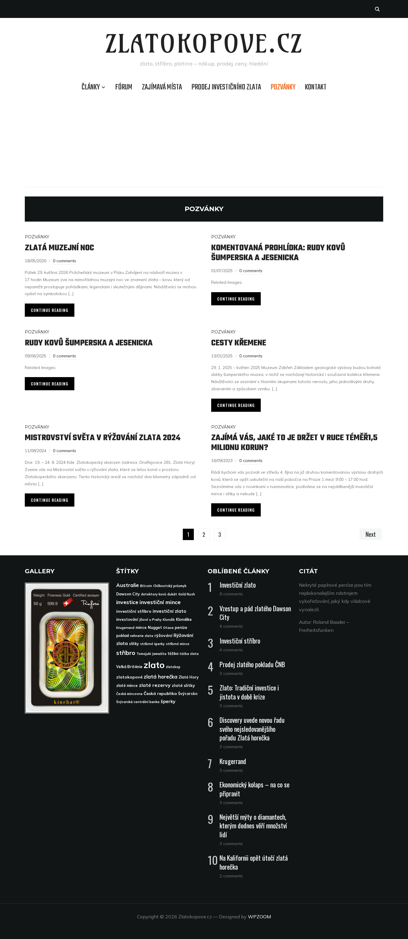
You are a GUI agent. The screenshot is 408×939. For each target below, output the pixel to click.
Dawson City (128, 594)
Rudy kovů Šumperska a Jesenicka (89, 343)
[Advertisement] (204, 139)
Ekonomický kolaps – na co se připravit (254, 789)
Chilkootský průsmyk (169, 586)
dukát (172, 594)
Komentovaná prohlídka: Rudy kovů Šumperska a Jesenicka (278, 253)
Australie (127, 585)
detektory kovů (153, 594)
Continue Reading (49, 310)
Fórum (123, 87)
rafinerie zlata (141, 636)
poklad (122, 635)
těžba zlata (189, 654)
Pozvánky (283, 87)
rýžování (163, 635)
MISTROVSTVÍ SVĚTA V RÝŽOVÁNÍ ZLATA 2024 (102, 438)
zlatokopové (129, 676)
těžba (173, 653)
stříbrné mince (177, 644)
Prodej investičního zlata (226, 87)
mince (141, 627)
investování (127, 619)
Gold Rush (186, 594)
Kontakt (315, 87)
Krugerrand (125, 628)
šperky (168, 701)
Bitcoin (146, 586)
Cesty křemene (238, 343)
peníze (181, 627)
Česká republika (160, 693)
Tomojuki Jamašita (151, 654)
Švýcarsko (187, 693)
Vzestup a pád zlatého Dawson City (255, 612)
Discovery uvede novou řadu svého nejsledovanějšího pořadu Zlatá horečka (252, 728)
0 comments (64, 260)
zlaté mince (127, 685)
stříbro (125, 652)
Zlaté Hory (189, 677)
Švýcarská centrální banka (137, 702)
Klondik (169, 620)
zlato (154, 664)
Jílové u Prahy (150, 620)
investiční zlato (169, 611)
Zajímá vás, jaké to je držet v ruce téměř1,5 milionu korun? (294, 443)
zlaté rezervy (155, 685)
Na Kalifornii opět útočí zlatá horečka (254, 862)
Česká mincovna (129, 694)
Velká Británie (129, 666)
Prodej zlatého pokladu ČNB (252, 664)
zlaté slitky (183, 685)
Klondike (184, 619)
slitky (134, 643)
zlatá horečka (160, 676)
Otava (168, 628)
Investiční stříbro (240, 640)
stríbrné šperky (152, 644)
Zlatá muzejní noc (59, 248)
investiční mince (160, 602)
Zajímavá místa (162, 87)
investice (127, 602)
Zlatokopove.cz (204, 43)
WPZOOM (259, 917)
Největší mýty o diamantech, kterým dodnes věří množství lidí (253, 825)
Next (371, 534)
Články (91, 87)
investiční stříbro (133, 611)
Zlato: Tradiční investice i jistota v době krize (249, 692)
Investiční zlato (238, 584)
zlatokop (173, 667)
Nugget (155, 627)
